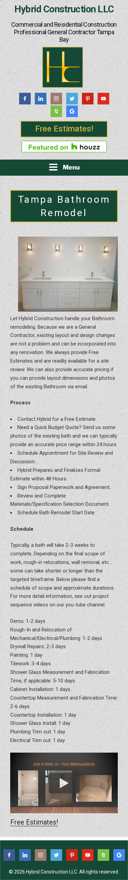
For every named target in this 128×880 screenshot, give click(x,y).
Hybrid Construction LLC (64, 9)
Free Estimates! (64, 129)
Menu (71, 167)
